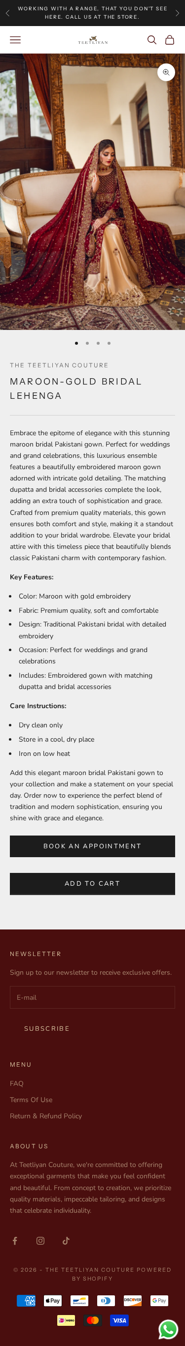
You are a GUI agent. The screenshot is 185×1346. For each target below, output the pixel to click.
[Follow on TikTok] (66, 1241)
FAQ (17, 1083)
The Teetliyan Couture (59, 365)
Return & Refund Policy (46, 1116)
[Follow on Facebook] (15, 1241)
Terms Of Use (31, 1100)
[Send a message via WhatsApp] (168, 1329)
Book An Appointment (92, 846)
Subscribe (47, 1028)
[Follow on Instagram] (40, 1241)
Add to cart (92, 883)
